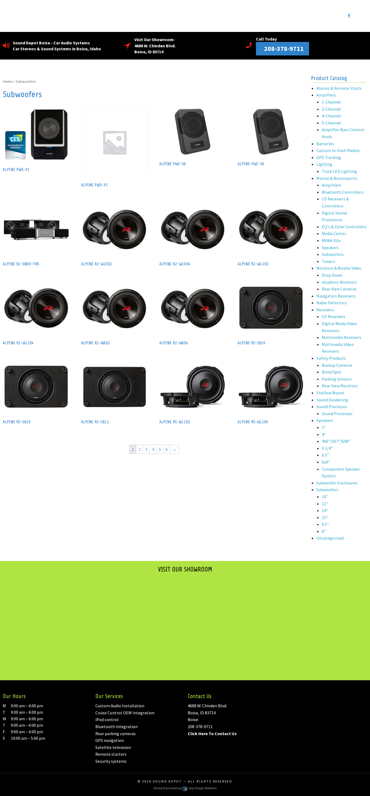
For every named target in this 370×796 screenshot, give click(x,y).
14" (325, 510)
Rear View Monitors (340, 385)
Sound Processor (331, 406)
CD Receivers (333, 316)
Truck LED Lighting (339, 171)
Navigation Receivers (335, 296)
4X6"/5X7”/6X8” (336, 441)
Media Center (334, 233)
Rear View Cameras (339, 289)
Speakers (330, 247)
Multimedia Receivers (341, 337)
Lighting (324, 164)
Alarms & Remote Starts (339, 88)
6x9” (326, 462)
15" (325, 517)
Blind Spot (331, 372)
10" (325, 496)
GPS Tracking (328, 157)
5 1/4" (327, 448)
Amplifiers (326, 95)
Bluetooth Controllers (343, 192)
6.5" (325, 455)
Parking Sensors (337, 379)
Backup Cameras (337, 365)
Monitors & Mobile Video (338, 268)
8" (324, 531)
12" (325, 503)
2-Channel (331, 109)
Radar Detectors (331, 302)
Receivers (325, 309)
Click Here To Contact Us (212, 733)
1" (324, 427)
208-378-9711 (200, 726)
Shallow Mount (330, 392)
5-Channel (331, 122)
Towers (328, 261)
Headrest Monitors (339, 282)
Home (8, 81)
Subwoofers (333, 254)
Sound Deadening (332, 399)
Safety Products (331, 358)
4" (324, 434)
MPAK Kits (331, 240)
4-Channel (331, 115)
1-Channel (331, 102)
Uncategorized (330, 538)
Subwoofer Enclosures (337, 482)
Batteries (325, 143)
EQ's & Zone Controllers (344, 226)
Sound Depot (167, 781)
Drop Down (332, 275)
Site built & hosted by (184, 788)
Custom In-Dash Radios (338, 150)
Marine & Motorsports (336, 178)
